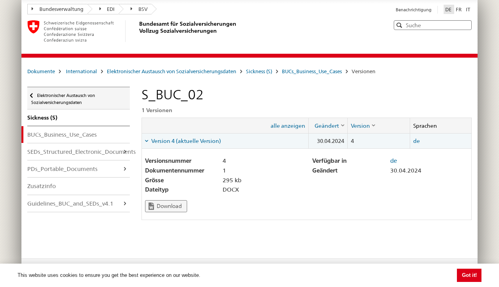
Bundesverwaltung (61, 9)
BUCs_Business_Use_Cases (312, 71)
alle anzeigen (288, 126)
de (416, 141)
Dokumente (41, 71)
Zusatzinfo (41, 186)
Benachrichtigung (414, 9)
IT (468, 9)
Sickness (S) (259, 71)
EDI (111, 9)
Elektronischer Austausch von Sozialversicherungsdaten (171, 71)
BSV (143, 9)
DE (449, 9)
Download (169, 206)
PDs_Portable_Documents (62, 169)
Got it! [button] (469, 275)
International (81, 71)
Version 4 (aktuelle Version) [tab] (185, 141)
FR (459, 9)
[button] (465, 25)
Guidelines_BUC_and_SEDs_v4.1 (70, 203)
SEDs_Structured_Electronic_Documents (78, 151)
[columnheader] (327, 125)
